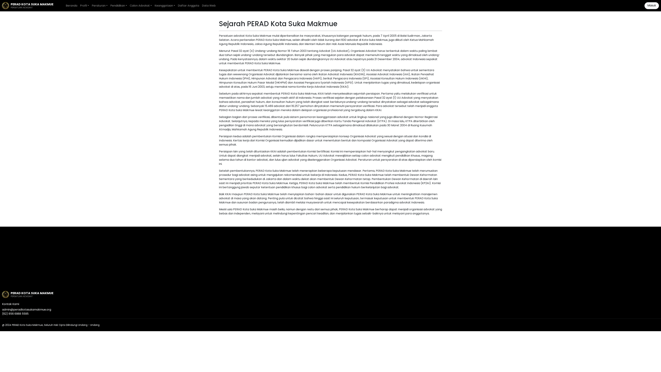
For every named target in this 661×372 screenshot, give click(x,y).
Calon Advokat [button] (140, 6)
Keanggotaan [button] (164, 6)
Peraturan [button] (99, 6)
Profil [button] (83, 6)
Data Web (209, 6)
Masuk (651, 5)
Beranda (71, 6)
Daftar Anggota (188, 6)
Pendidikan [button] (117, 6)
